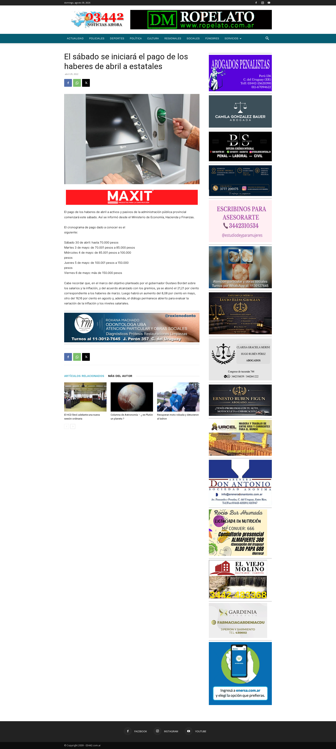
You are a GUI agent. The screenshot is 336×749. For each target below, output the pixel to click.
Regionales (172, 38)
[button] (267, 39)
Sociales (193, 38)
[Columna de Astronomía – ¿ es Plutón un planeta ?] (132, 397)
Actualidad (75, 38)
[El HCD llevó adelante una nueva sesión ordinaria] (85, 397)
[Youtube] (269, 2)
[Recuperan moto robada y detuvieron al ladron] (178, 397)
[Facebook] (256, 2)
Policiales (96, 38)
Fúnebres (212, 38)
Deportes (117, 38)
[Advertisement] (170, 250)
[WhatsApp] (77, 83)
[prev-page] (66, 426)
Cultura (153, 38)
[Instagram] (262, 2)
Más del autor (120, 376)
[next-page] (72, 426)
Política (136, 38)
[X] (86, 83)
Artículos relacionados (84, 376)
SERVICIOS (231, 38)
